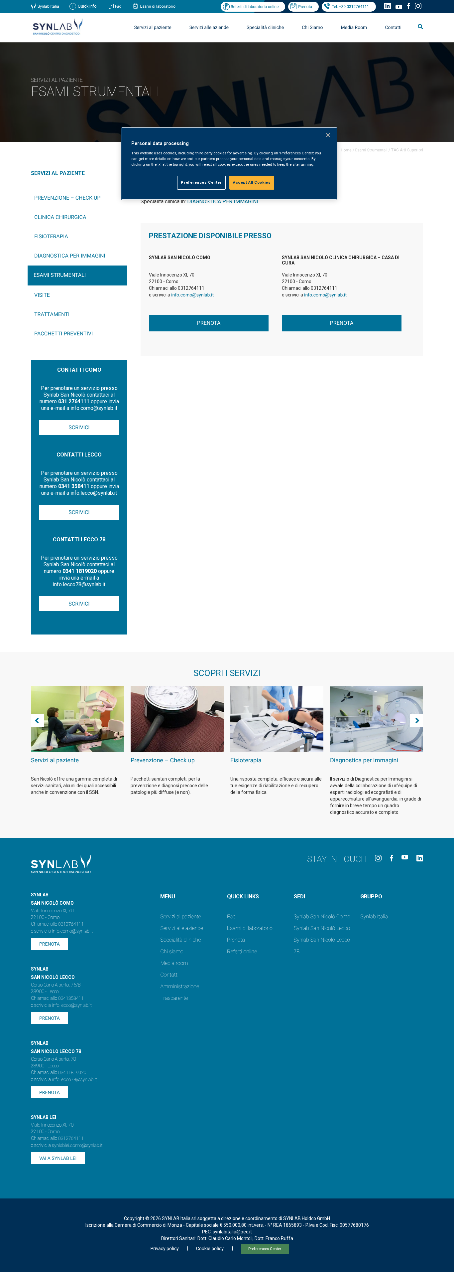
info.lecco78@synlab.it (74, 1079)
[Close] (328, 135)
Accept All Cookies (252, 182)
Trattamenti (51, 314)
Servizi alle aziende (181, 928)
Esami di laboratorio (157, 6)
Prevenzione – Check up (67, 198)
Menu (167, 896)
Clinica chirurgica (60, 217)
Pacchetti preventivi (63, 333)
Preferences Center (264, 1249)
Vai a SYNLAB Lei (57, 1158)
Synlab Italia (48, 6)
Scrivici (78, 427)
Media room (174, 963)
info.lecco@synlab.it (72, 1005)
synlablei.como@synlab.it (77, 1145)
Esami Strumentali (371, 150)
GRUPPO (371, 896)
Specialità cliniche (265, 27)
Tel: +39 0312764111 (350, 6)
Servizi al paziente (180, 916)
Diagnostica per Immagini (69, 256)
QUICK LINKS (243, 896)
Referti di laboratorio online (255, 6)
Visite (42, 295)
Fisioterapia (51, 236)
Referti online (242, 951)
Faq (118, 6)
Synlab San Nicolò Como (322, 916)
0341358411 (71, 998)
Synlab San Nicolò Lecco (322, 928)
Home (346, 150)
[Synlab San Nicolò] (57, 34)
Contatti (393, 27)
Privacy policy (164, 1248)
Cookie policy (210, 1248)
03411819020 (72, 1072)
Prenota (305, 6)
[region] (229, 163)
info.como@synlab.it (192, 295)
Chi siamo (171, 951)
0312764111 (71, 924)
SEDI (299, 896)
